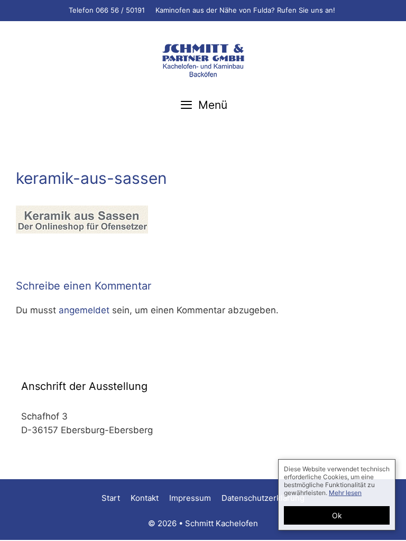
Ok (337, 515)
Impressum (190, 498)
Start (111, 498)
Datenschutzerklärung (263, 498)
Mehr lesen (345, 493)
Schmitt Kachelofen (221, 523)
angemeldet (84, 310)
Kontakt (145, 498)
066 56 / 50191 (120, 10)
